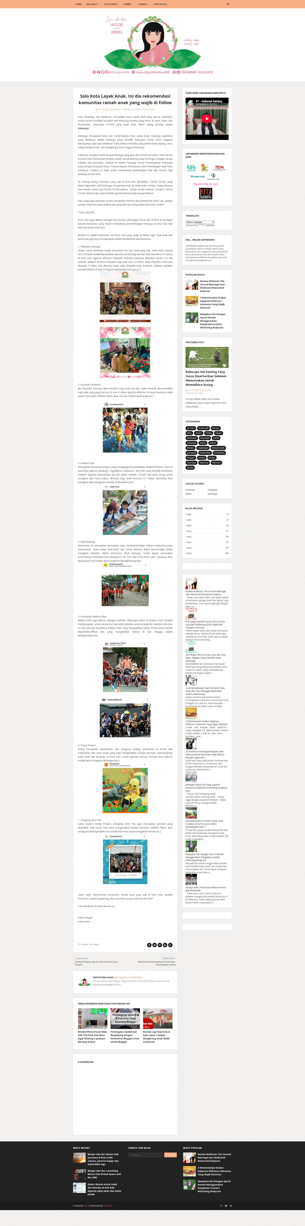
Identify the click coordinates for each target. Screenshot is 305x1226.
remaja (202, 457)
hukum (219, 433)
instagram (212, 489)
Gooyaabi (107, 1205)
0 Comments (149, 109)
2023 (208, 531)
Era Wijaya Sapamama (109, 109)
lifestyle (190, 448)
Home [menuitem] (78, 4)
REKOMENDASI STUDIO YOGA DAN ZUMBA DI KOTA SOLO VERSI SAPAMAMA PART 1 (204, 823)
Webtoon (216, 462)
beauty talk (203, 428)
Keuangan (204, 438)
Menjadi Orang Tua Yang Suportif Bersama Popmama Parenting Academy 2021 (206, 787)
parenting (191, 452)
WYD (86, 1205)
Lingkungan (203, 448)
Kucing (203, 443)
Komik (216, 438)
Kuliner (213, 443)
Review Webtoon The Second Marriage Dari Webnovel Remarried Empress (212, 286)
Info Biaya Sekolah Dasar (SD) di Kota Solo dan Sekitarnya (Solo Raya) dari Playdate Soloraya (205, 624)
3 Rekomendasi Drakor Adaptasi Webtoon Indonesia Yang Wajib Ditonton (213, 302)
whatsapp (212, 493)
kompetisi (191, 443)
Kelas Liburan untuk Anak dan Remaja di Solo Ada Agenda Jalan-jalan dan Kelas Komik (104, 1189)
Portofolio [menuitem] (160, 4)
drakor (199, 433)
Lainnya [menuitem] (142, 4)
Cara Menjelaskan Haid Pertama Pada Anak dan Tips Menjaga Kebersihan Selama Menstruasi (205, 691)
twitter (189, 493)
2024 (208, 525)
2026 (208, 514)
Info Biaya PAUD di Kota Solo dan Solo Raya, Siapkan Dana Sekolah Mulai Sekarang (206, 657)
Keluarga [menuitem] (91, 4)
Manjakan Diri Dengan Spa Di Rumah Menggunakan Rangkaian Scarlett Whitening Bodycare (212, 321)
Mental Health (218, 448)
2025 (208, 520)
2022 (208, 536)
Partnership (205, 452)
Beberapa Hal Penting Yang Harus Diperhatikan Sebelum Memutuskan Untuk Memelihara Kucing (206, 378)
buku (189, 433)
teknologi (204, 462)
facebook (190, 489)
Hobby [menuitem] (127, 4)
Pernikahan (219, 452)
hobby (209, 433)
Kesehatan (192, 438)
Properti (191, 457)
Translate (209, 225)
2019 (208, 553)
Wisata (190, 467)
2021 (208, 542)
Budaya (215, 428)
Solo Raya (94, 944)
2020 (208, 547)
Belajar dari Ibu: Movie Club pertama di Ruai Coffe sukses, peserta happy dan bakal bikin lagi (103, 1159)
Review (84, 944)
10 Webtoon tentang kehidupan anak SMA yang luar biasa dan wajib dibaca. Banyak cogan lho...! (205, 754)
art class (191, 428)
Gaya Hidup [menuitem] (110, 4)
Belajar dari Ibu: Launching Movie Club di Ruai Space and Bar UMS (104, 1174)
